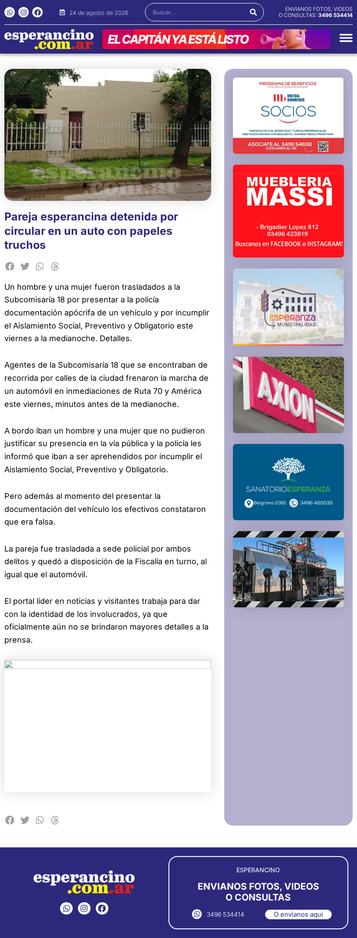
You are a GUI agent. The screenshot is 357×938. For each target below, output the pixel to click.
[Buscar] (253, 12)
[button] (9, 266)
